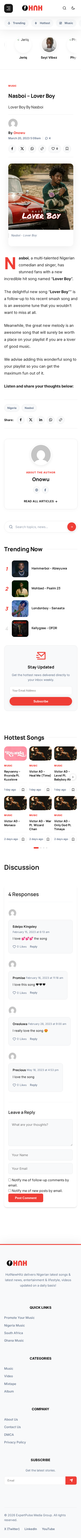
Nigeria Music (14, 1325)
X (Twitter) (12, 1529)
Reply (33, 946)
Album (9, 1391)
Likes (22, 946)
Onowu (19, 133)
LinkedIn (31, 1529)
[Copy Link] (42, 149)
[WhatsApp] (32, 149)
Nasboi (29, 408)
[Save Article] (67, 149)
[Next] (73, 777)
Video (8, 1376)
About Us (11, 1419)
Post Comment (26, 1198)
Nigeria (11, 408)
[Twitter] (22, 149)
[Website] (36, 489)
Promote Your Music (19, 1318)
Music (12, 85)
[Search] (64, 8)
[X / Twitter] (31, 420)
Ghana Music (14, 1340)
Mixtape (10, 1384)
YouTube (48, 1529)
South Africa (13, 1333)
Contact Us (12, 1427)
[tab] (36, 848)
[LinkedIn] (41, 420)
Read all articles (39, 501)
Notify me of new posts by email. (37, 1191)
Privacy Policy (15, 1442)
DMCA (9, 1435)
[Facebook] (12, 149)
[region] (40, 797)
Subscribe (40, 701)
